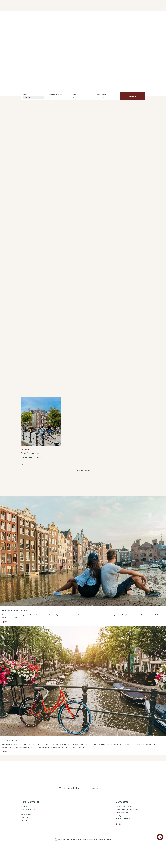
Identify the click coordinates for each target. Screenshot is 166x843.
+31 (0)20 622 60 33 (126, 807)
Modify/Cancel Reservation (125, 816)
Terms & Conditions (105, 839)
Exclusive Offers (26, 815)
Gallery (34, 8)
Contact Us (24, 817)
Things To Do (27, 203)
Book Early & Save (30, 453)
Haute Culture (9, 740)
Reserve (83, 344)
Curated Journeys (10, 8)
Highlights (27, 8)
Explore (23, 215)
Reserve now (133, 96)
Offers (20, 8)
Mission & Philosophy (28, 809)
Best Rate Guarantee (123, 819)
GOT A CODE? (101, 94)
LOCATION (26, 94)
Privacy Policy (94, 839)
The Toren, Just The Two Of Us (18, 610)
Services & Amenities (116, 203)
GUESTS (75, 94)
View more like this (83, 320)
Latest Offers (83, 46)
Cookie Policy (86, 839)
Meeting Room (43, 8)
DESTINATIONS (10, 2)
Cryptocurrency (26, 820)
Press (22, 812)
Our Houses (69, 203)
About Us (24, 806)
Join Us (95, 788)
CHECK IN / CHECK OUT (55, 94)
